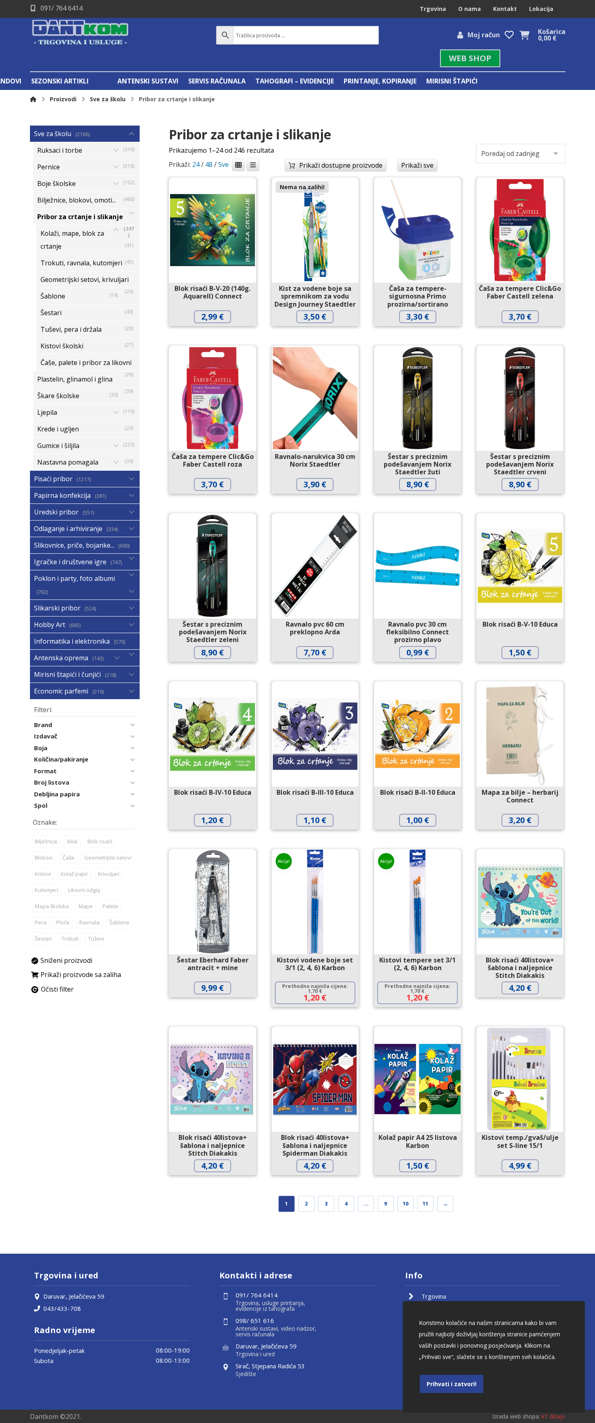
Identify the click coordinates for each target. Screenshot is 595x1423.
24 (196, 164)
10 (405, 1203)
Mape (86, 906)
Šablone (119, 922)
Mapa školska (52, 906)
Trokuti (70, 938)
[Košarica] (524, 34)
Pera (41, 922)
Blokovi (44, 857)
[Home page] (33, 99)
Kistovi (43, 873)
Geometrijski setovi (108, 857)
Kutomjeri (46, 890)
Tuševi (96, 938)
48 (208, 164)
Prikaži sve (417, 165)
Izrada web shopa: (516, 1416)
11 (425, 1203)
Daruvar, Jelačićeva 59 (73, 1296)
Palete (110, 906)
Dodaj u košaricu (219, 333)
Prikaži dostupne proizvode (340, 165)
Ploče (63, 922)
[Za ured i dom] (80, 33)
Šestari (43, 938)
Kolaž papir (74, 873)
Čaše (68, 857)
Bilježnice (46, 841)
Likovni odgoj (84, 890)
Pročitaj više (321, 333)
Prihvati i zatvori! (451, 1384)
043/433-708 (62, 1308)
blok (72, 841)
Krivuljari (108, 873)
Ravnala (89, 922)
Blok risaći (99, 841)
